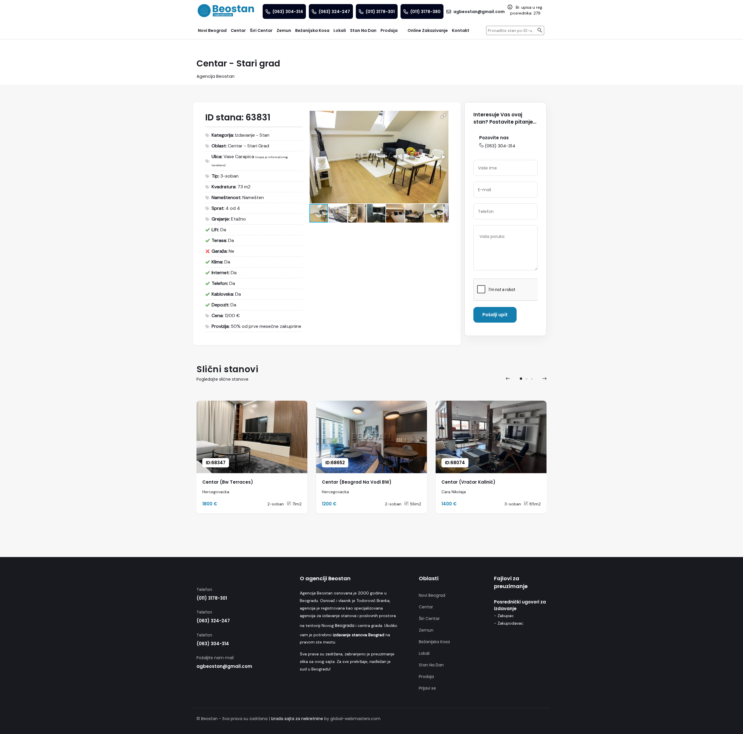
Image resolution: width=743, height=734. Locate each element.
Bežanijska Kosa (434, 642)
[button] (443, 116)
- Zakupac (504, 615)
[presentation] (508, 379)
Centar (426, 607)
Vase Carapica (238, 156)
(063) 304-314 (500, 146)
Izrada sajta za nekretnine (297, 719)
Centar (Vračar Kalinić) (468, 482)
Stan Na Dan (431, 665)
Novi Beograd (432, 595)
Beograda (344, 625)
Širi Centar (429, 618)
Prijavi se (427, 688)
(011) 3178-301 (211, 598)
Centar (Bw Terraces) (227, 482)
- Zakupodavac (508, 623)
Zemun (426, 630)
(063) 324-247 (213, 621)
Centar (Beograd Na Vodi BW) (357, 482)
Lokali (424, 653)
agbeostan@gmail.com (224, 666)
